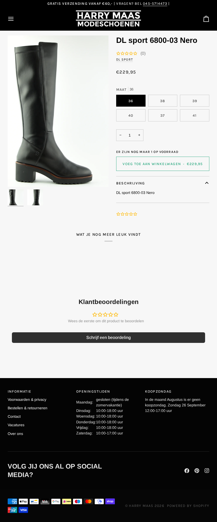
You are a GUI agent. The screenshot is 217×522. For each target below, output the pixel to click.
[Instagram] (207, 470)
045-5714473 (155, 3)
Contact (14, 416)
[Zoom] (58, 111)
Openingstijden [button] (93, 391)
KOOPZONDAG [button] (158, 391)
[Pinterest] (197, 470)
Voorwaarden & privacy (27, 399)
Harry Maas (141, 505)
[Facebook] (186, 470)
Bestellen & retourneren (27, 408)
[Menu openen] (16, 18)
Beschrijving (130, 183)
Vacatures (16, 425)
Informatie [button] (19, 391)
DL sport (124, 59)
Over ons (15, 434)
